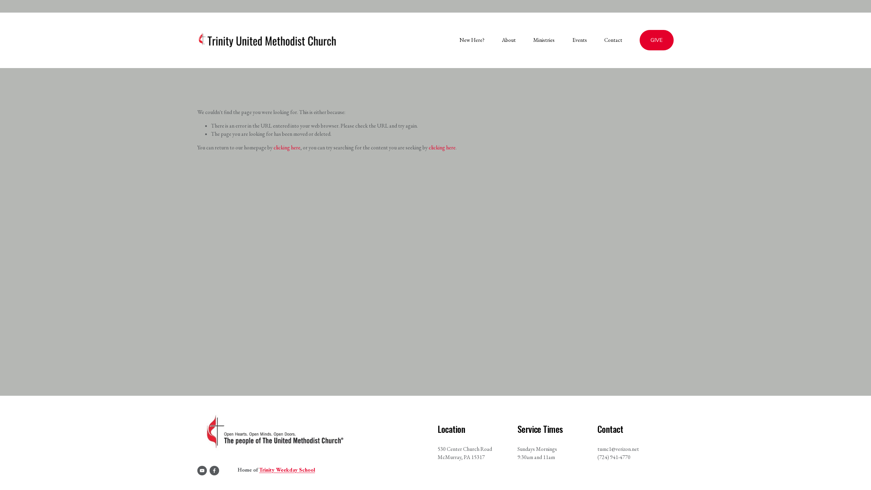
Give (657, 40)
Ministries (544, 40)
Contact (613, 40)
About (509, 40)
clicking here (287, 147)
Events (579, 40)
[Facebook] (214, 470)
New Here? (472, 40)
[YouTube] (202, 470)
